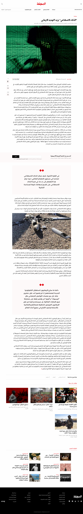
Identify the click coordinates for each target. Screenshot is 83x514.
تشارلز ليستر (69, 79)
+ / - (8, 78)
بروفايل (63, 503)
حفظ (8, 85)
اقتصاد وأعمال (37, 9)
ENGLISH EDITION (78, 9)
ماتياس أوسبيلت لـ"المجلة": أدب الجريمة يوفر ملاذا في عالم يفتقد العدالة (20, 467)
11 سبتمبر (48, 377)
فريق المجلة (13, 495)
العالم (49, 503)
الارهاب (54, 377)
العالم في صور (27, 497)
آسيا (49, 501)
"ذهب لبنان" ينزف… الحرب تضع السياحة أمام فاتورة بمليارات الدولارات (21, 478)
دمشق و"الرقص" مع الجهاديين (20, 405)
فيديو (29, 492)
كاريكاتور (28, 495)
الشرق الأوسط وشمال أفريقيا (44, 495)
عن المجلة (14, 492)
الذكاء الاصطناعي (61, 377)
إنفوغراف (28, 499)
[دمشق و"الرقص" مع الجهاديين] (17, 395)
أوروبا (49, 497)
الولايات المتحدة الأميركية (45, 499)
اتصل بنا (14, 501)
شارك (8, 92)
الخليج (49, 492)
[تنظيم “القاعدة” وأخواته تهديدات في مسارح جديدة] (66, 395)
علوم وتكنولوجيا (28, 9)
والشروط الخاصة (19, 159)
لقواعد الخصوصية (25, 159)
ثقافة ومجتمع (46, 9)
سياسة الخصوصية (12, 499)
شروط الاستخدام (12, 497)
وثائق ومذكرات (62, 501)
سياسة (53, 9)
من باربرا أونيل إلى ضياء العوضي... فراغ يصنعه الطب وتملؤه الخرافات (21, 457)
